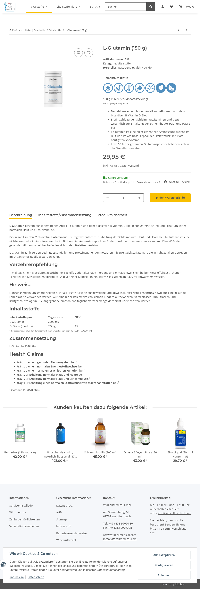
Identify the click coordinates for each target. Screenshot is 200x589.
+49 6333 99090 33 (120, 527)
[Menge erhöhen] (139, 198)
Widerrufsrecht (66, 540)
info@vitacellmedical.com (120, 539)
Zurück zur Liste (21, 30)
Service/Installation (21, 505)
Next (190, 442)
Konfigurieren (164, 565)
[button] (97, 6)
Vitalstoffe (124, 63)
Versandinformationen (24, 526)
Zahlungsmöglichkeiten (24, 519)
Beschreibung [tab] (20, 215)
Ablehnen (164, 575)
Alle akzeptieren (164, 555)
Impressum (17, 577)
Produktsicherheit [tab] (112, 215)
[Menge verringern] (107, 198)
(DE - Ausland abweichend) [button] (145, 182)
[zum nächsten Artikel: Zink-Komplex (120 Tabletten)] (187, 30)
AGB (59, 512)
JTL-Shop (179, 584)
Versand (133, 165)
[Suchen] (150, 6)
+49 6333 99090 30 (121, 523)
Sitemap (61, 519)
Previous (9, 442)
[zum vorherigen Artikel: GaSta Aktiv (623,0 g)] (179, 30)
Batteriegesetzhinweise (71, 533)
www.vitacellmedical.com (119, 535)
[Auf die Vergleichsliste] (78, 52)
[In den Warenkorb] (12, 43)
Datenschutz (36, 577)
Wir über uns (18, 512)
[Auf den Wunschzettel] (88, 52)
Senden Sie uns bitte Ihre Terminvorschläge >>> (168, 528)
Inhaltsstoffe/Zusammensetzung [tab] (64, 215)
